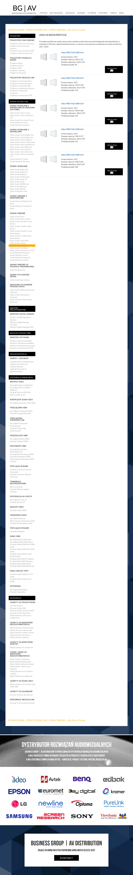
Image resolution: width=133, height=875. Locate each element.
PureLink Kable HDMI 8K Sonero (22, 566)
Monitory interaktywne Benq (21, 341)
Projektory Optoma (17, 70)
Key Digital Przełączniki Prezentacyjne (19, 424)
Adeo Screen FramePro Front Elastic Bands (21, 232)
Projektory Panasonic (18, 73)
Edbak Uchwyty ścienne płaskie (22, 628)
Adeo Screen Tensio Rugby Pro (21, 137)
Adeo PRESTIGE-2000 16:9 (72, 52)
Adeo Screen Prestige (18, 246)
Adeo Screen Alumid (17, 189)
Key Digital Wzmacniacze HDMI (22, 454)
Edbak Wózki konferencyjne (20, 662)
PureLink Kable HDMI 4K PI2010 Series (22, 550)
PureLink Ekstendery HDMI (20, 457)
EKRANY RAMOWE (57, 30)
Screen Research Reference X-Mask (21, 202)
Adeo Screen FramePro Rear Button (20, 227)
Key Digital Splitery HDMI (19, 439)
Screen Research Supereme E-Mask (21, 207)
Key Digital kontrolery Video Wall (22, 403)
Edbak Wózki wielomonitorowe (22, 664)
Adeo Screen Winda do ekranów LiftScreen (22, 291)
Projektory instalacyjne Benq (21, 81)
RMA (121, 13)
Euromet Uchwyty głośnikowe (21, 695)
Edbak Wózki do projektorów (21, 676)
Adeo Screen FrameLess (19, 248)
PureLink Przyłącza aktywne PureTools (20, 475)
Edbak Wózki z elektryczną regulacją (20, 667)
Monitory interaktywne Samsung (22, 346)
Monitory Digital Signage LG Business (20, 318)
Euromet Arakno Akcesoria (20, 613)
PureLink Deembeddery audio (21, 523)
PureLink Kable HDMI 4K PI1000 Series (22, 545)
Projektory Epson (16, 66)
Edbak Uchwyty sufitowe (19, 637)
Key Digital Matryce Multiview (21, 385)
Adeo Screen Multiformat (19, 184)
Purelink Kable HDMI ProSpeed (22, 559)
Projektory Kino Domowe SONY (22, 51)
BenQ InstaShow (16, 487)
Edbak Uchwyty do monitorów (21, 647)
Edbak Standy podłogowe (20, 659)
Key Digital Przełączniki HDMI (21, 411)
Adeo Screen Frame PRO (19, 241)
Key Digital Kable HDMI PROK (21, 542)
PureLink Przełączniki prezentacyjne (18, 429)
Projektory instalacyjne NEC (20, 86)
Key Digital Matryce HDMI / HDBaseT (20, 388)
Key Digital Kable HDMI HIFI (20, 540)
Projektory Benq (16, 63)
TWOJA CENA (112, 68)
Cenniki (81, 13)
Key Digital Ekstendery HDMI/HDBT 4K (18, 450)
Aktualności (56, 13)
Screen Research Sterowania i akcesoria (21, 301)
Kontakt (103, 13)
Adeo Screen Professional (19, 177)
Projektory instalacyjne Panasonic (18, 92)
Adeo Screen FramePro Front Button (21, 222)
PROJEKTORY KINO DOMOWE (22, 40)
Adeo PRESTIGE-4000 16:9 (72, 155)
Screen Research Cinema (19, 260)
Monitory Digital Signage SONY (22, 327)
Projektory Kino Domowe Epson (22, 44)
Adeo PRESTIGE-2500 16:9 (72, 78)
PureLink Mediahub (17, 531)
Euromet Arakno (16, 606)
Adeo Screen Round (17, 270)
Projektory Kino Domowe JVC (21, 53)
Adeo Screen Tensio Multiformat (22, 145)
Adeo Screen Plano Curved (20, 219)
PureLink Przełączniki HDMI (20, 413)
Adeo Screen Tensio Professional (22, 142)
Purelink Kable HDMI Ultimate (21, 561)
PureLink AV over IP (17, 502)
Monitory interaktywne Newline (22, 343)
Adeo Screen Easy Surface (19, 280)
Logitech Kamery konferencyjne (22, 362)
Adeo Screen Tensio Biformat (21, 147)
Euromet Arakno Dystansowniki (22, 610)
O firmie (92, 13)
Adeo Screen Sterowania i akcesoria (19, 296)
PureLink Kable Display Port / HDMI (21, 580)
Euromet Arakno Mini (18, 608)
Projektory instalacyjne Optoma (22, 88)
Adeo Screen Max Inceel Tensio (22, 120)
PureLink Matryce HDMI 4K (20, 392)
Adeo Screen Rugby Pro (19, 172)
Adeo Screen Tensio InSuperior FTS (21, 116)
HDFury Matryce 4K (17, 395)
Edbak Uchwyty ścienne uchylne (22, 633)
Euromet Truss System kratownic (22, 703)
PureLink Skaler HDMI (18, 510)
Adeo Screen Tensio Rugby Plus (22, 135)
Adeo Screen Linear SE (18, 179)
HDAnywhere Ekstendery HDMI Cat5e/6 (22, 460)
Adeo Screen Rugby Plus (19, 170)
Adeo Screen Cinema (18, 243)
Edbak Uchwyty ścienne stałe (21, 630)
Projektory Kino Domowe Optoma (19, 47)
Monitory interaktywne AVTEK (21, 348)
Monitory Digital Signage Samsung (19, 323)
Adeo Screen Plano (17, 217)
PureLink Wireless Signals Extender (19, 490)
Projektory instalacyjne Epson (21, 83)
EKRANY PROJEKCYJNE (36, 30)
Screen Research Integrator (20, 257)
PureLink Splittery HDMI (19, 441)
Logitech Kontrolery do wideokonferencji (18, 365)
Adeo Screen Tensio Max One (21, 152)
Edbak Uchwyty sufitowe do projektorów (20, 616)
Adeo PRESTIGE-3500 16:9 (72, 129)
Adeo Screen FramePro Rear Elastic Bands (20, 237)
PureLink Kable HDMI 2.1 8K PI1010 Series (20, 555)
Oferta (43, 13)
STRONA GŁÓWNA (16, 30)
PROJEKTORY (15, 36)
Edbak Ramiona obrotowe (20, 635)
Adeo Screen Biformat (18, 186)
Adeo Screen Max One (18, 191)
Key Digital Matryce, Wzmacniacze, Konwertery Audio (22, 519)
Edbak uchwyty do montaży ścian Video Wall (22, 685)
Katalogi (70, 13)
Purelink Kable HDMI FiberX (20, 564)
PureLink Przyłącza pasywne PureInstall (20, 471)
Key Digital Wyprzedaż (18, 590)
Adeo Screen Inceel (17, 182)
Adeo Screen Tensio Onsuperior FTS (22, 155)
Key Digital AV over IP (18, 500)
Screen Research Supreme (19, 125)
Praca (113, 13)
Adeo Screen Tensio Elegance (21, 140)
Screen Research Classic (19, 122)
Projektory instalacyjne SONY (21, 95)
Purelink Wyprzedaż (17, 592)
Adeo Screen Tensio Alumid (20, 149)
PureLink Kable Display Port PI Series (21, 575)
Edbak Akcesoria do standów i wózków (21, 672)
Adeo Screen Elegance (18, 174)
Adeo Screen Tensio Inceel (20, 113)
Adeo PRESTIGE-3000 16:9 (72, 103)
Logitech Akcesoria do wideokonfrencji (18, 370)
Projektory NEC (16, 68)
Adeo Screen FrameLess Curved (22, 250)
